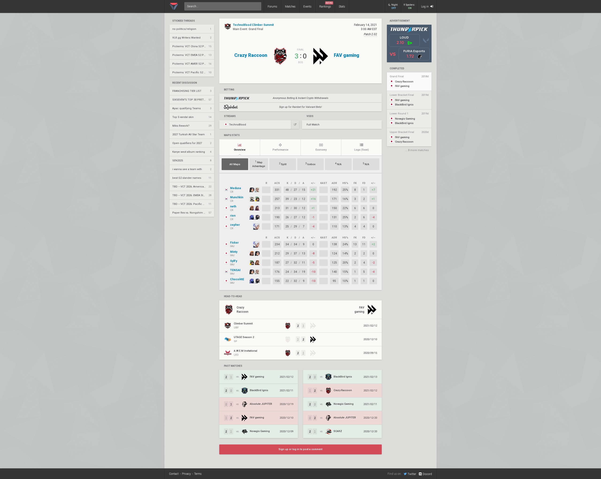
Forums (272, 6)
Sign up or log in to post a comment (300, 449)
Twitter (412, 473)
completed (397, 68)
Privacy (186, 473)
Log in (425, 6)
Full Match (313, 124)
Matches (290, 6)
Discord (427, 474)
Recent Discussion (184, 83)
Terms (198, 473)
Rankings (325, 5)
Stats (342, 6)
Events (307, 6)
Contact (174, 473)
